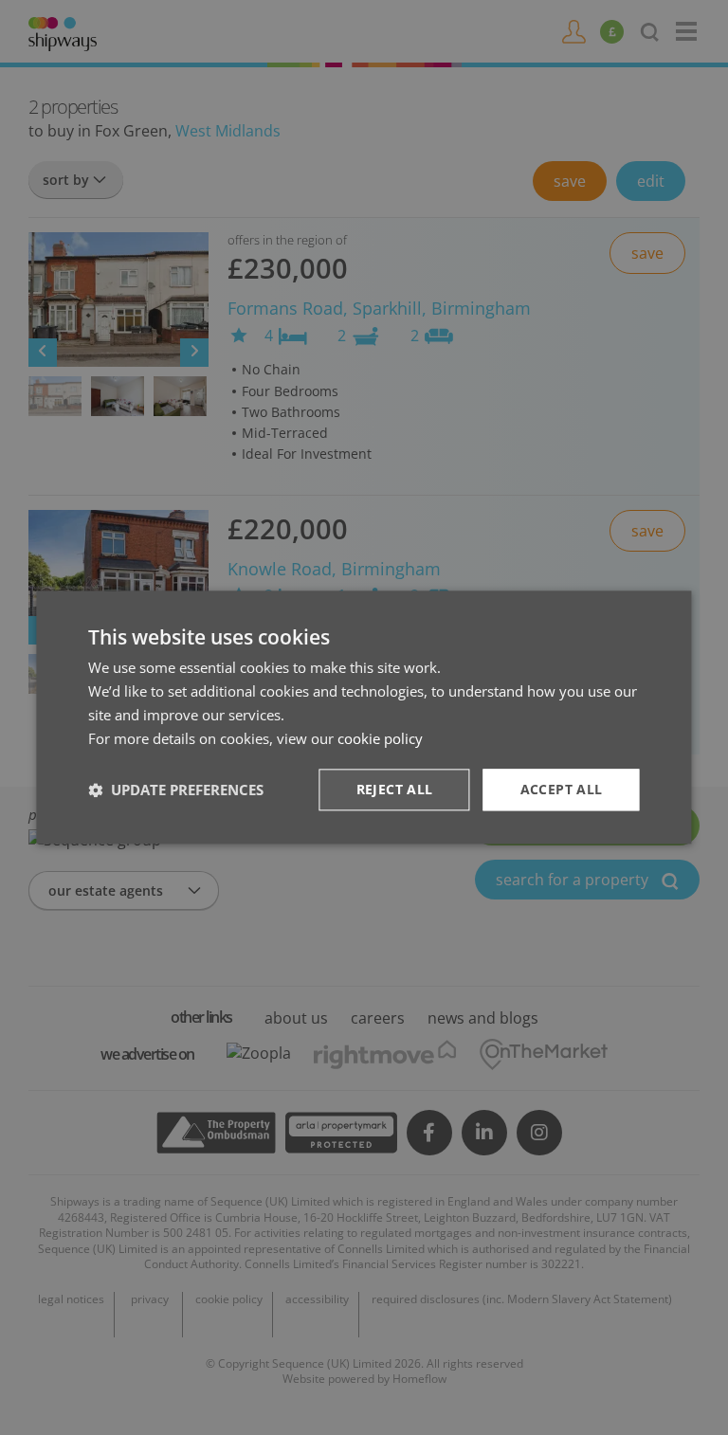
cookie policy (380, 738)
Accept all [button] (561, 790)
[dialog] (363, 717)
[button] (176, 790)
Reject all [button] (394, 790)
